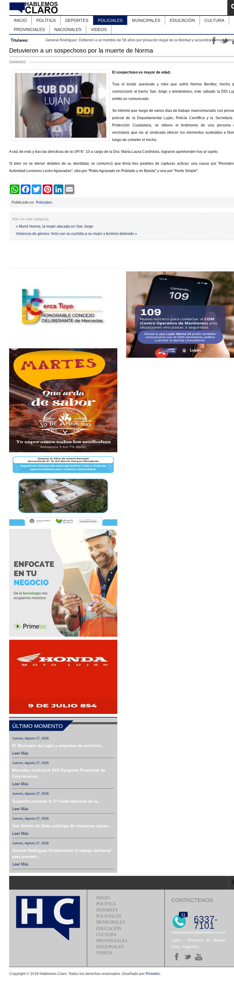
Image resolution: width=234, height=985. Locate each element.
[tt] (187, 956)
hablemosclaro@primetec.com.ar (198, 932)
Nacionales (110, 947)
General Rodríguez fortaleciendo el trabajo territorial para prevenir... (61, 853)
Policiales (44, 202)
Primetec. (153, 974)
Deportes (107, 910)
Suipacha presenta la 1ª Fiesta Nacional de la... (56, 801)
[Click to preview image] (61, 140)
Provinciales (111, 941)
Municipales (110, 922)
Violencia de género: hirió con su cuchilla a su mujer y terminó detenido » (76, 234)
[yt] (198, 956)
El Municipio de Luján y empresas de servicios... (58, 745)
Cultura (106, 934)
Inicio (103, 898)
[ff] (176, 956)
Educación (108, 928)
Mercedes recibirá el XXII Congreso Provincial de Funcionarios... (58, 773)
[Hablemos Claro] (34, 7)
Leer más (20, 753)
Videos (104, 953)
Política (106, 904)
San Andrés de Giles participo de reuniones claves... (62, 826)
